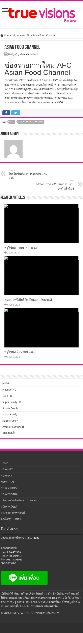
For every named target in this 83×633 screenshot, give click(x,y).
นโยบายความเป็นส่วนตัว (45, 613)
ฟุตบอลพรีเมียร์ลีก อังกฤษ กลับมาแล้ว (29, 300)
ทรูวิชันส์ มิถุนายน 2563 (19, 352)
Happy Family (10, 420)
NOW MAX (7, 469)
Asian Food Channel (31, 121)
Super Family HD (11, 402)
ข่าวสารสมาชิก (21, 35)
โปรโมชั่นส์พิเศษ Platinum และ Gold (27, 174)
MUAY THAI (7, 481)
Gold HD (7, 395)
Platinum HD (9, 389)
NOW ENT (6, 475)
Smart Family (9, 414)
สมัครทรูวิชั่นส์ (9, 506)
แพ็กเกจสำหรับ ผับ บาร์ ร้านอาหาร (20, 500)
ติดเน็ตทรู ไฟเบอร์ (11, 519)
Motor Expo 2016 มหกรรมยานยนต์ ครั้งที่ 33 (55, 184)
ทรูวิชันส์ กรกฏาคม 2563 (20, 247)
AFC (12, 121)
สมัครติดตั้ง (8, 433)
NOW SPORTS (9, 488)
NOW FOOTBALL (10, 494)
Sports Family (10, 408)
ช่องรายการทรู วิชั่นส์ (13, 512)
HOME (5, 383)
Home (7, 35)
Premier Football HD (14, 426)
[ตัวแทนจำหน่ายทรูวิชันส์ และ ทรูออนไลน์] (41, 13)
